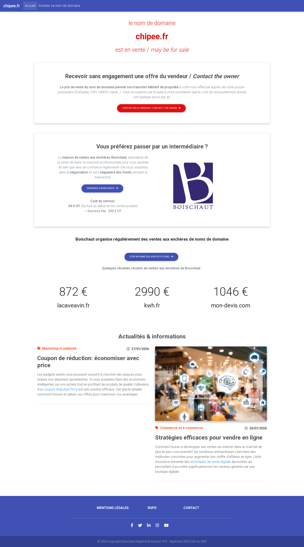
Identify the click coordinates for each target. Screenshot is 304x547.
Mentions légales (113, 508)
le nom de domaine (152, 23)
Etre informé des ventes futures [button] (149, 256)
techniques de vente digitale (210, 462)
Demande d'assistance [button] (100, 188)
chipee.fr (152, 36)
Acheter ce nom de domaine (59, 6)
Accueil (31, 6)
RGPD (152, 508)
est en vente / (152, 50)
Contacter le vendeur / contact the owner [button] (149, 108)
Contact (191, 508)
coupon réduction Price (61, 389)
